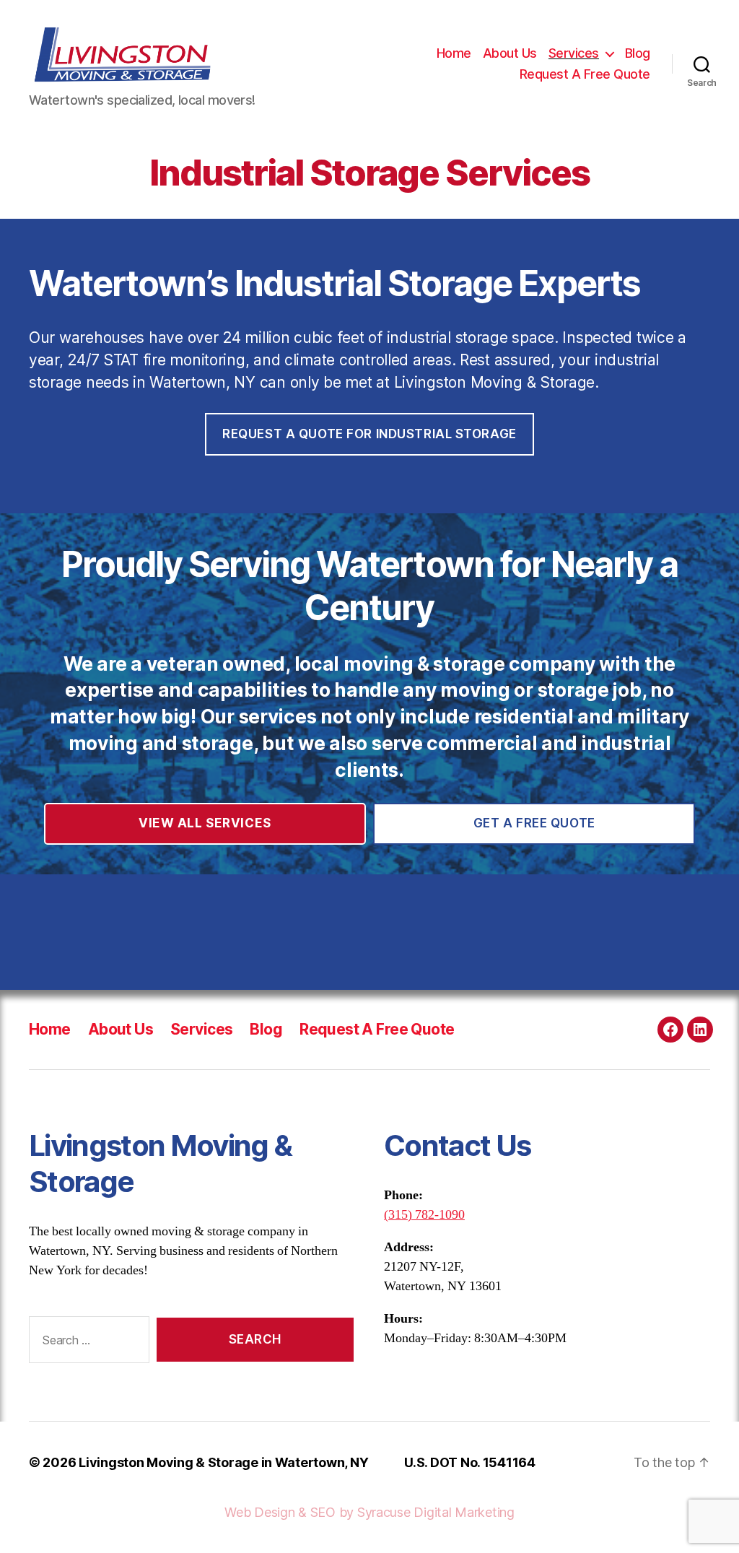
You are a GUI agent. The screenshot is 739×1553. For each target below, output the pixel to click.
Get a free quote (534, 823)
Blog (637, 53)
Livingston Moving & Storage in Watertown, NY (223, 1462)
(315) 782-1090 (424, 1214)
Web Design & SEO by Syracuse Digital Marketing (369, 1512)
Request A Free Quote (585, 74)
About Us (510, 53)
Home (454, 53)
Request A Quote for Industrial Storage (369, 434)
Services (573, 53)
